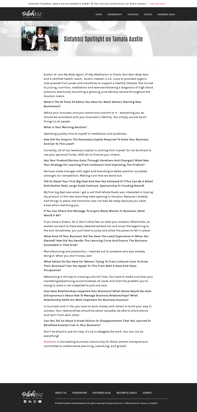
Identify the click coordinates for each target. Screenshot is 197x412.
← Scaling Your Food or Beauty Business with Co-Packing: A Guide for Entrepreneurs (71, 365)
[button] (194, 3)
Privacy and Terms (114, 403)
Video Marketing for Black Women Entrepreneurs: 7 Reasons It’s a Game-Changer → (127, 365)
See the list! (157, 3)
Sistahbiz (50, 341)
